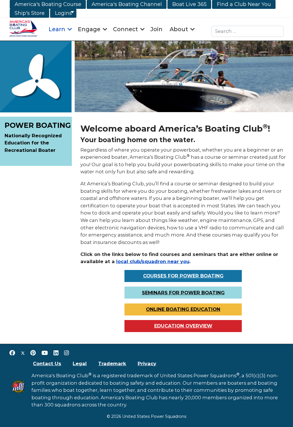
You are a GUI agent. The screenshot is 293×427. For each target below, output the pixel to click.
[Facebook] (12, 352)
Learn (57, 29)
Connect (125, 29)
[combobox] (247, 31)
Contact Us (47, 363)
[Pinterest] (33, 352)
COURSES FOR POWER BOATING (183, 276)
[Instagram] (66, 352)
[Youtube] (44, 352)
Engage (89, 29)
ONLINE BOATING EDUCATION (183, 309)
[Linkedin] (56, 352)
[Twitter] (23, 352)
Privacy (147, 363)
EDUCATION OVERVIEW (183, 326)
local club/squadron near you (152, 261)
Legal (80, 363)
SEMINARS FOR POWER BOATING (183, 292)
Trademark (112, 363)
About (179, 29)
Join (157, 29)
